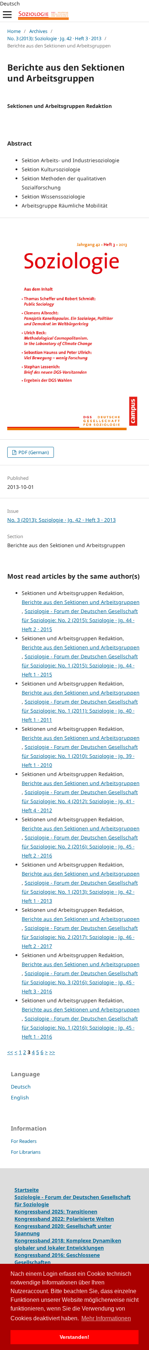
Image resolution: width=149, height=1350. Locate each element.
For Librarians (26, 1152)
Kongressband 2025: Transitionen (55, 1211)
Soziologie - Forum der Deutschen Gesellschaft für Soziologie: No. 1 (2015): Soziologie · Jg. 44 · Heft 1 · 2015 (80, 665)
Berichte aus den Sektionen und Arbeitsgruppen (81, 602)
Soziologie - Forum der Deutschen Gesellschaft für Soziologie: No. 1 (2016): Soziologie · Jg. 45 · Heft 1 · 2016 (80, 1027)
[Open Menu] (7, 14)
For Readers (24, 1141)
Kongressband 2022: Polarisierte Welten (64, 1218)
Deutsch (21, 1086)
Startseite (26, 1189)
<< (10, 1052)
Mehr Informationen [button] (106, 1318)
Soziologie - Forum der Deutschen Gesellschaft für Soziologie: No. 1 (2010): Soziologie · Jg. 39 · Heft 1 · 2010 (80, 755)
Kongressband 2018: (40, 1240)
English (20, 1097)
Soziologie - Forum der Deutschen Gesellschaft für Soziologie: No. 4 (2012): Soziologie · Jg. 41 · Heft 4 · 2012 (80, 801)
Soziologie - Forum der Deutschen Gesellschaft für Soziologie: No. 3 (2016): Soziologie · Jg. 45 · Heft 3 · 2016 (80, 982)
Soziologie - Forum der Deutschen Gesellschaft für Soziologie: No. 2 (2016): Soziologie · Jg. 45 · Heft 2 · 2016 (80, 846)
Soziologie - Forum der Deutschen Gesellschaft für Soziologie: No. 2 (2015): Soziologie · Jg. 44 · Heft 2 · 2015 (80, 620)
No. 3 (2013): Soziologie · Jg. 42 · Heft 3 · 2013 (54, 38)
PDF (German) (33, 452)
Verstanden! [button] (74, 1337)
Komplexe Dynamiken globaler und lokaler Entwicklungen (67, 1244)
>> (52, 1052)
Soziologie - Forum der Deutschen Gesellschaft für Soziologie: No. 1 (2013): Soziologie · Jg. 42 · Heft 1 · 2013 (80, 891)
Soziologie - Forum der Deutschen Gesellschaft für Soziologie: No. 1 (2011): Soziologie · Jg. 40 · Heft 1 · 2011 (80, 710)
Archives (38, 31)
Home (14, 31)
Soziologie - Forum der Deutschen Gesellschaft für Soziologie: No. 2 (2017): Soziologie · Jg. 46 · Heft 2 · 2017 (80, 937)
